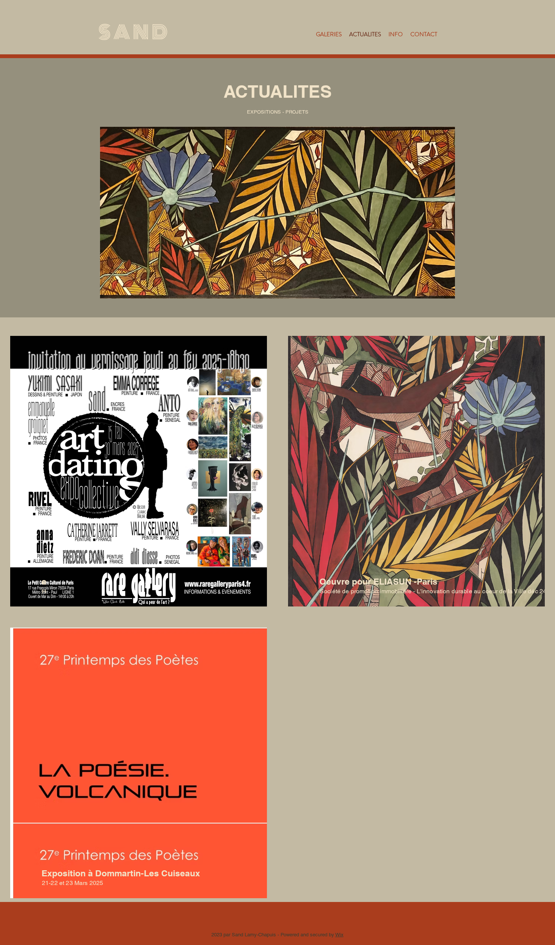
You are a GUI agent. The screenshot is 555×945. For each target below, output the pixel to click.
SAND (134, 32)
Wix (339, 934)
